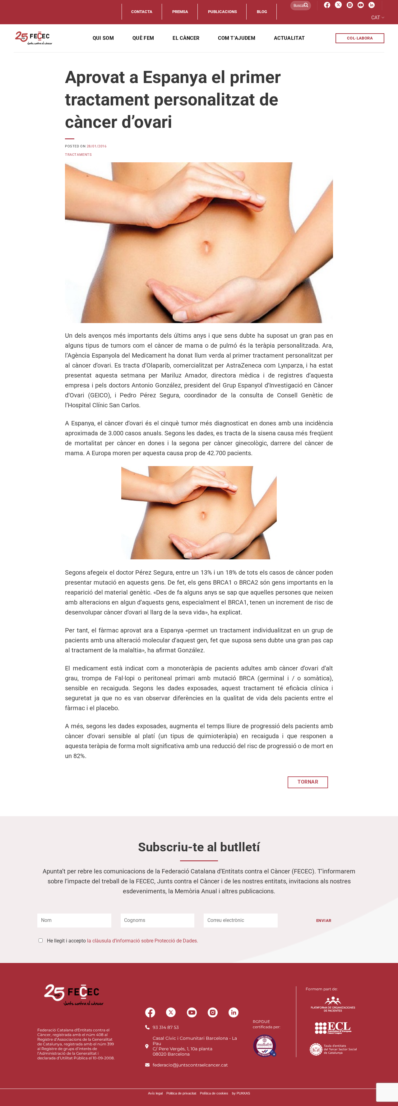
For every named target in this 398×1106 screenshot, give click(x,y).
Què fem (143, 38)
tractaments (78, 155)
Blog (262, 11)
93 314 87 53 (166, 1027)
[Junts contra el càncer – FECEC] (33, 38)
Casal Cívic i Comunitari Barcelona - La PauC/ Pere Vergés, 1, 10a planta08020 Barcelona (195, 1046)
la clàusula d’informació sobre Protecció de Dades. (142, 941)
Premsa (180, 11)
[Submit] (306, 5)
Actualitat (289, 38)
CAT (375, 18)
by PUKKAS (241, 1093)
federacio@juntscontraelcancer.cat (190, 1065)
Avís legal (155, 1093)
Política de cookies (214, 1093)
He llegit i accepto (122, 941)
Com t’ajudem (236, 38)
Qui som (103, 38)
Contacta (141, 11)
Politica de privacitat (181, 1093)
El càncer (186, 38)
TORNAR (308, 782)
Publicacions (222, 11)
